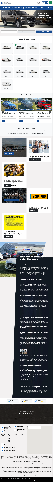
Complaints (18, 480)
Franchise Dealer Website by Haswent (38, 478)
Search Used (44, 31)
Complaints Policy (40, 475)
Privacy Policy (12, 475)
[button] (38, 3)
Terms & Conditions (30, 475)
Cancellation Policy (20, 475)
